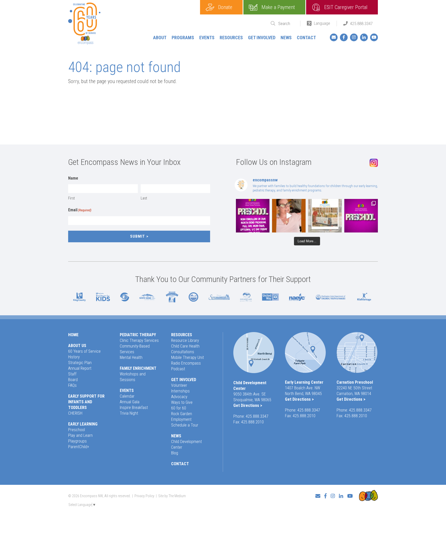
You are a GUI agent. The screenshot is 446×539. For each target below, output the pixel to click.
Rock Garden (181, 413)
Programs (183, 37)
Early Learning (83, 424)
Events (206, 37)
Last (144, 198)
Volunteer (179, 385)
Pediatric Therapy (138, 334)
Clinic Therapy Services (139, 340)
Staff (72, 374)
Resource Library (185, 340)
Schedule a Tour (184, 425)
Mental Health (131, 357)
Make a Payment (278, 7)
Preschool (76, 429)
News (286, 37)
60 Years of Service (84, 351)
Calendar (127, 396)
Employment (181, 419)
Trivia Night (129, 413)
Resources (231, 37)
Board (73, 379)
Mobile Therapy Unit (187, 357)
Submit (137, 236)
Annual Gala (129, 401)
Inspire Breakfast (134, 407)
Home (73, 334)
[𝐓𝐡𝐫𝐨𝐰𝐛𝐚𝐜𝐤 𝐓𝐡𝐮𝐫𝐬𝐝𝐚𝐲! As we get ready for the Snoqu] (325, 215)
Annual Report (79, 368)
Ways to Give (182, 402)
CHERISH (75, 413)
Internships (180, 391)
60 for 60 (178, 408)
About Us (77, 345)
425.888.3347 (361, 23)
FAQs (72, 385)
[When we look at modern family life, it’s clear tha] (289, 215)
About (159, 37)
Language (322, 23)
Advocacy (179, 396)
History (74, 357)
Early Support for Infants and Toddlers (86, 402)
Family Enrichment (138, 368)
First (71, 198)
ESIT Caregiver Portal (346, 7)
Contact (306, 37)
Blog (174, 452)
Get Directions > (247, 405)
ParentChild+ (78, 446)
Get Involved (261, 37)
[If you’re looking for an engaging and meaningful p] (361, 215)
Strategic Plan (80, 362)
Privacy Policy (144, 496)
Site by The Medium (172, 496)
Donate (225, 7)
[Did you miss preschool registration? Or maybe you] (252, 215)
